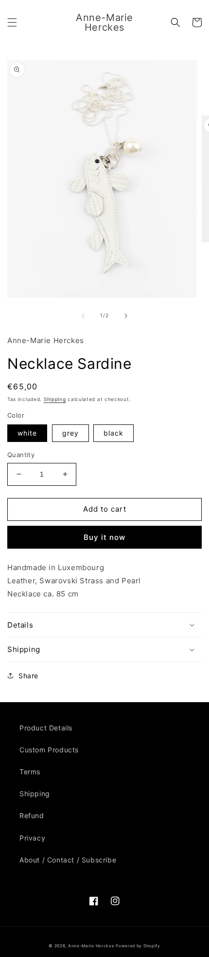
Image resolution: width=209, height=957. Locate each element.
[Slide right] (126, 315)
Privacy (32, 838)
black (113, 433)
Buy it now (104, 537)
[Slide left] (83, 315)
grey (70, 433)
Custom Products (49, 750)
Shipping (55, 399)
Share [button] (28, 675)
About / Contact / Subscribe (67, 860)
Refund (31, 815)
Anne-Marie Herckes (91, 945)
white (27, 433)
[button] (12, 22)
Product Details (45, 728)
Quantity (21, 455)
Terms (29, 771)
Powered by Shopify (138, 945)
